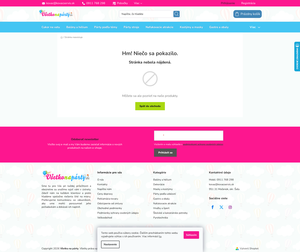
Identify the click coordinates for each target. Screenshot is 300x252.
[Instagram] (230, 207)
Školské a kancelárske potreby (170, 213)
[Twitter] (221, 207)
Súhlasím (191, 235)
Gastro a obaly (161, 198)
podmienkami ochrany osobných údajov (203, 144)
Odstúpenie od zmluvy (110, 203)
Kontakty (102, 184)
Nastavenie (110, 244)
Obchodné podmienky (109, 208)
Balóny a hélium (162, 179)
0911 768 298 (95, 3)
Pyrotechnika (160, 217)
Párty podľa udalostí (164, 194)
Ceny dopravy (105, 194)
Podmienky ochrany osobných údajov (118, 213)
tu (160, 236)
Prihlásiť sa (165, 152)
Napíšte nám (104, 189)
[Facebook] (212, 207)
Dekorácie (159, 184)
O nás (100, 179)
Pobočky (122, 3)
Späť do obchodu (150, 106)
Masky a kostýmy (163, 189)
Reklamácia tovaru (107, 198)
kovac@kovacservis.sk (60, 3)
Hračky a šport (161, 208)
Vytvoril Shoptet (249, 248)
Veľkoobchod (104, 217)
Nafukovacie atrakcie (164, 203)
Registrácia (248, 3)
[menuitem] (50, 27)
